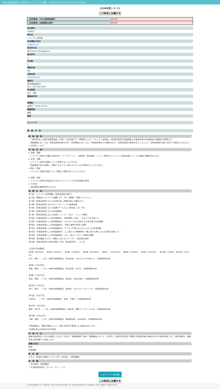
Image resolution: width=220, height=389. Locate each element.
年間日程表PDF (34, 77)
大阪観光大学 (33, 44)
